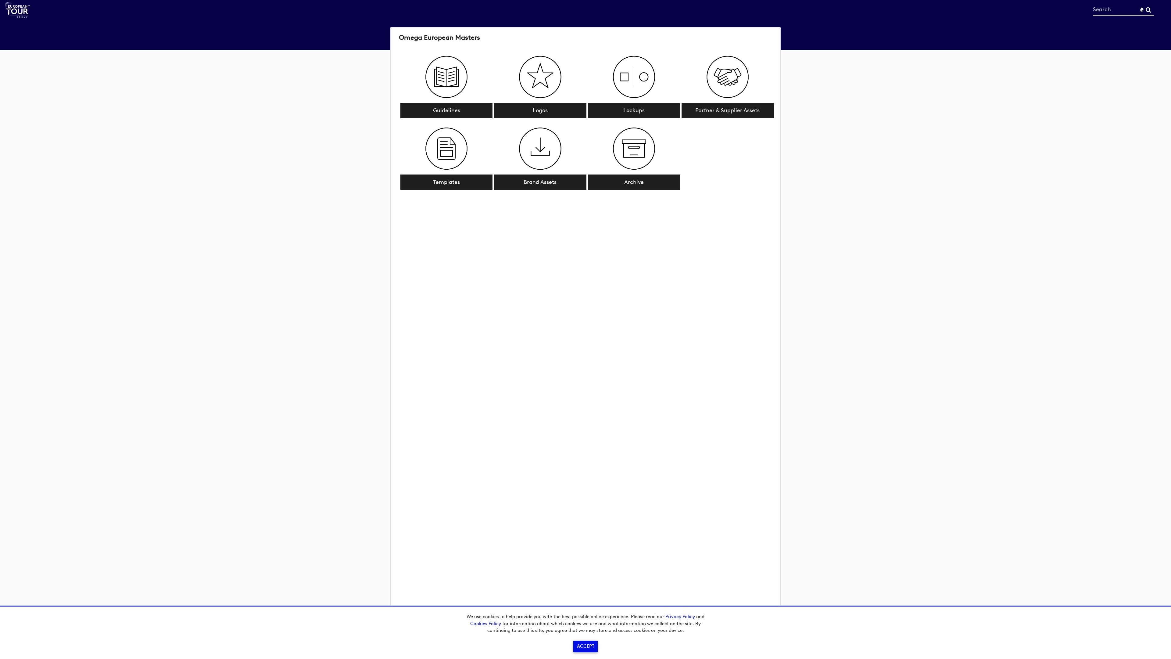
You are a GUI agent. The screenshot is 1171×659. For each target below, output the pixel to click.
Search (1148, 9)
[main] (585, 111)
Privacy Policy (680, 616)
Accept (585, 646)
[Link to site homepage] (17, 16)
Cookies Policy (485, 623)
